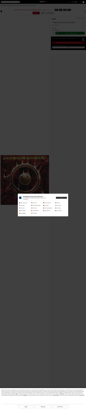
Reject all (43, 406)
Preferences (60, 406)
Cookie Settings (56, 395)
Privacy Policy (81, 395)
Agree (26, 406)
